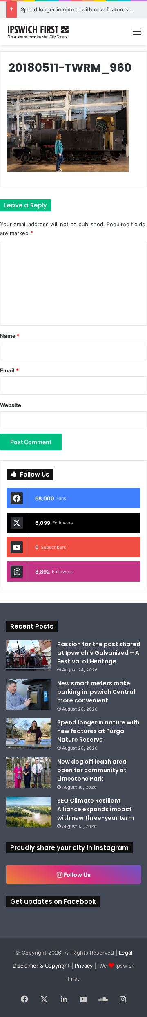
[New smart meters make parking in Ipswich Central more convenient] (28, 694)
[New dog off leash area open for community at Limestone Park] (28, 772)
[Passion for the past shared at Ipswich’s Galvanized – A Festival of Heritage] (28, 655)
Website (10, 405)
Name (10, 335)
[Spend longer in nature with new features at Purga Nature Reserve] (28, 733)
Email (9, 370)
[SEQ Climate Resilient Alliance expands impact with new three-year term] (28, 812)
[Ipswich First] (38, 32)
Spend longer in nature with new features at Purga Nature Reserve (98, 731)
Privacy (84, 965)
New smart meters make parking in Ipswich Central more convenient (96, 691)
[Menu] (137, 34)
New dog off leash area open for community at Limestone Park (92, 770)
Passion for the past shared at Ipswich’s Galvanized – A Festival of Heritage (98, 652)
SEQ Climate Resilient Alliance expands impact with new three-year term (95, 809)
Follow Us (76, 874)
